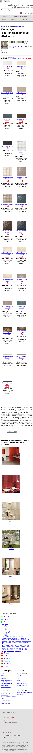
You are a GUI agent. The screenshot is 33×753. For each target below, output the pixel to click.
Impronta (14, 644)
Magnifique (7, 632)
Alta (3, 624)
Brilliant (6, 626)
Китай (5, 655)
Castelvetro (15, 638)
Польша (6, 653)
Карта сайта (7, 737)
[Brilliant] (4, 48)
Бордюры (19, 680)
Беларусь (7, 661)
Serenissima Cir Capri (12, 649)
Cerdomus (21, 638)
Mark (11, 494)
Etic (5, 628)
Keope (21, 644)
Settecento (21, 649)
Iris (18, 644)
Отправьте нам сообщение (11, 720)
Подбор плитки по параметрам (19, 16)
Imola (9, 644)
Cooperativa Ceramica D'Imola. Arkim (20, 639)
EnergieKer (18, 641)
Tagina (4, 651)
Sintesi (26, 649)
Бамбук (2, 703)
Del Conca (4, 641)
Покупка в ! (9, 717)
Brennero (12, 636)
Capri (22, 636)
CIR (26, 638)
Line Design (7, 631)
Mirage (17, 645)
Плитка (6, 687)
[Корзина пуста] (20, 13)
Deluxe (11, 576)
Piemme (23, 646)
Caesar (18, 636)
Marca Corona (5, 645)
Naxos (21, 645)
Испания (6, 616)
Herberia (4, 644)
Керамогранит (4, 695)
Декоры (18, 678)
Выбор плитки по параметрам (12, 735)
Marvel (11, 521)
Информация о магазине (10, 722)
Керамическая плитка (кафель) (8, 696)
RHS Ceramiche (11, 648)
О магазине (4, 19)
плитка (22, 682)
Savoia (4, 649)
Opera (3, 646)
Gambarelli (14, 642)
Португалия (7, 663)
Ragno (4, 648)
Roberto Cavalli (19, 648)
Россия (6, 619)
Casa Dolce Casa (6, 638)
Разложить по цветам (17, 58)
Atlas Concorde (18, 26)
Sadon (26, 648)
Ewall (11, 466)
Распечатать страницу (16, 46)
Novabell (26, 645)
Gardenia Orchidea (23, 642)
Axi (5, 625)
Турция (6, 666)
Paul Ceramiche (16, 646)
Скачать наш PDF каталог (9, 51)
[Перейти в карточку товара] (7, 64)
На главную (4, 16)
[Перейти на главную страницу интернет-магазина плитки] (5, 2)
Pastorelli (9, 646)
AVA (3, 636)
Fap (3, 642)
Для (3, 675)
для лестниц (22, 685)
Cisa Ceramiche (6, 639)
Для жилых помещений (6, 680)
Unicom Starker (10, 651)
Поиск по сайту (20, 694)
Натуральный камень (6, 700)
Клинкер (3, 701)
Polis (27, 646)
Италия (3, 26)
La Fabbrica (27, 644)
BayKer (7, 636)
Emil (13, 641)
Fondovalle (8, 642)
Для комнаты (6, 676)
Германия (7, 658)
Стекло (2, 698)
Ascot (6, 624)
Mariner (12, 645)
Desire (11, 604)
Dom (10, 641)
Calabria (11, 549)
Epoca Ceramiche (26, 641)
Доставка (13, 19)
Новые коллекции (23, 19)
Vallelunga (18, 651)
